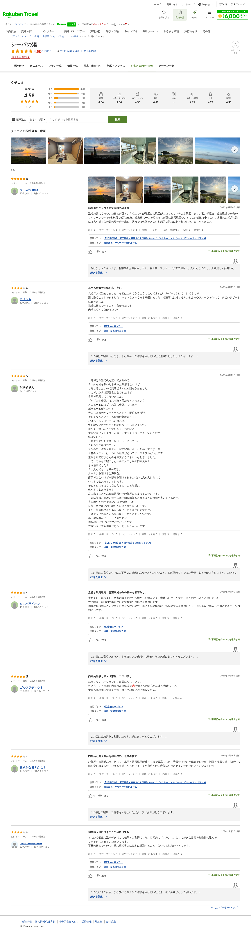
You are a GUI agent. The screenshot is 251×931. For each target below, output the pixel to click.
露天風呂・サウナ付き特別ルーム (120, 242)
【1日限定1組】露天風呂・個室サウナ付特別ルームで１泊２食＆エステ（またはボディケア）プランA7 (155, 238)
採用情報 (86, 921)
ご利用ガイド (171, 4)
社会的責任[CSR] (68, 921)
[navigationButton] (234, 149)
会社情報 (26, 921)
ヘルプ (157, 4)
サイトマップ (188, 4)
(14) (92, 65)
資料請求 (111, 921)
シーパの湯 (24, 44)
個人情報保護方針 (45, 921)
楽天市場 (223, 4)
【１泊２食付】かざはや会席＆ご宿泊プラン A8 (127, 542)
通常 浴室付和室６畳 (115, 330)
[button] (28, 150)
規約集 (99, 921)
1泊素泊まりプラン (113, 326)
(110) (142, 65)
